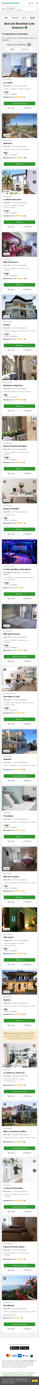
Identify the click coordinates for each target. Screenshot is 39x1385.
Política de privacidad (17, 1374)
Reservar (20, 164)
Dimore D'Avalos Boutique (15, 446)
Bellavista (7, 143)
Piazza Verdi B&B (11, 508)
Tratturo (6, 324)
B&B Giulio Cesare (11, 634)
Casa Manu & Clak (11, 696)
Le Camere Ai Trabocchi (14, 1072)
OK (35, 1381)
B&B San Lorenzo (11, 876)
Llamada (12, 108)
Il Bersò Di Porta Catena (13, 1247)
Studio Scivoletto (16, 1376)
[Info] (24, 45)
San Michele (8, 1305)
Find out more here (22, 1379)
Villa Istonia (8, 937)
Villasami (7, 759)
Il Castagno (8, 816)
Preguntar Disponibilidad (19, 103)
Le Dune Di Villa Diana (13, 1188)
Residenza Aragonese (13, 385)
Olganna (7, 1000)
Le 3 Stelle (7, 82)
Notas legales (7, 1374)
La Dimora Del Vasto (12, 199)
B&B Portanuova (10, 262)
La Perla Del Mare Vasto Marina (17, 569)
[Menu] (37, 3)
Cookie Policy (29, 1374)
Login (32, 3)
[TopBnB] (28, 44)
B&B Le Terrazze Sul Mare (14, 1131)
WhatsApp (28, 108)
